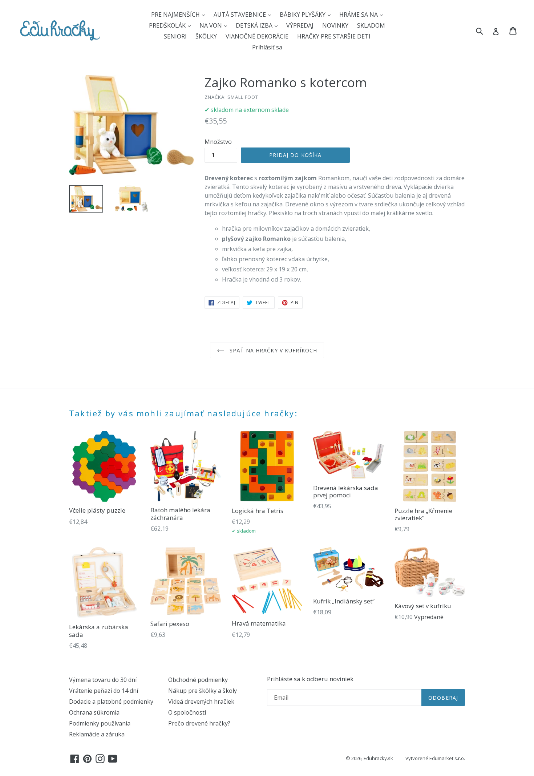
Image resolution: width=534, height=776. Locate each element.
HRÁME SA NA (359, 15)
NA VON (211, 25)
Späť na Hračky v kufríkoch (272, 350)
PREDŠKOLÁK (168, 25)
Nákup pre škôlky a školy (202, 691)
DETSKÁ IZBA (255, 25)
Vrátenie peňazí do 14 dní (103, 691)
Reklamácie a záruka (97, 734)
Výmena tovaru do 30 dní (103, 680)
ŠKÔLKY (206, 36)
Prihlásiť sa (267, 47)
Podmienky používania (99, 723)
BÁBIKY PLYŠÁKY (303, 15)
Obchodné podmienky (198, 680)
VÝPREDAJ (299, 25)
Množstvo (218, 142)
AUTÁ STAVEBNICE (240, 15)
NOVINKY (335, 25)
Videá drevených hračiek (201, 702)
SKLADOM (371, 25)
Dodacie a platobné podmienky (111, 702)
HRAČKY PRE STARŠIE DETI (334, 36)
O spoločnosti (187, 712)
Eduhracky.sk (378, 758)
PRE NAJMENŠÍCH (176, 15)
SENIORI (175, 36)
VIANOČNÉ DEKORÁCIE (257, 36)
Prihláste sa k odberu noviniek (310, 679)
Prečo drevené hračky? (199, 723)
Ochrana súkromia (94, 712)
